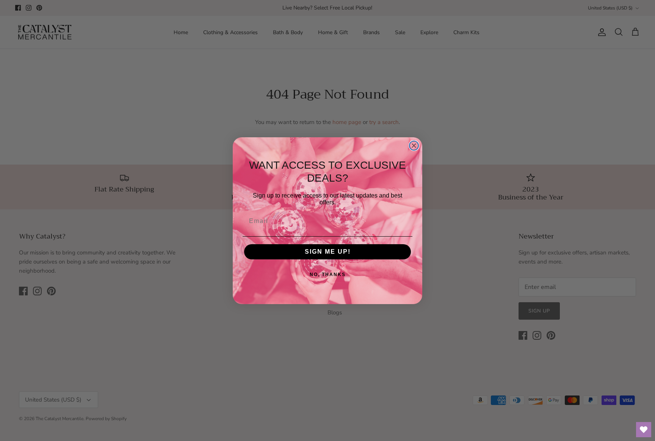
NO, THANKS (328, 274)
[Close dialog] (413, 145)
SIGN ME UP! (328, 251)
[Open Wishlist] (643, 429)
